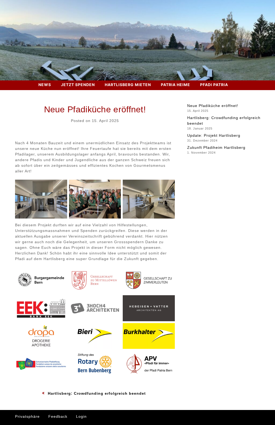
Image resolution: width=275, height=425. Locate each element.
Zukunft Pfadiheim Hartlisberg (216, 147)
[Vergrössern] (60, 186)
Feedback (57, 416)
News (44, 84)
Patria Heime (175, 84)
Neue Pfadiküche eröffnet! (212, 106)
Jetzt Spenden (78, 84)
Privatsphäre (27, 416)
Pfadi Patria (214, 84)
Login (81, 416)
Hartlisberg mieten (128, 84)
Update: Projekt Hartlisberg (213, 135)
